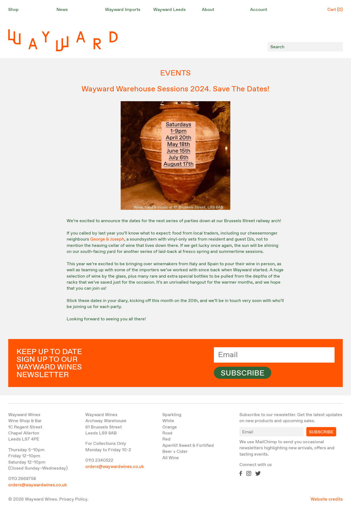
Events (175, 73)
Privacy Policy (73, 499)
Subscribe (242, 373)
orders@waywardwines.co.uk (37, 485)
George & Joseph (107, 239)
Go (337, 47)
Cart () (335, 10)
